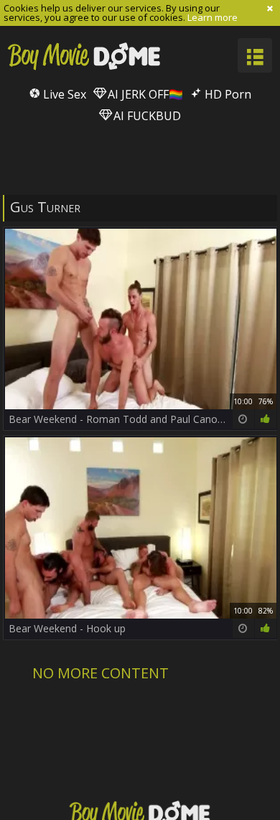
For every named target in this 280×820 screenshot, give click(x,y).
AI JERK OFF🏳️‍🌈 (144, 94)
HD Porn (226, 94)
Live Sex (63, 94)
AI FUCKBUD (146, 116)
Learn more (212, 17)
